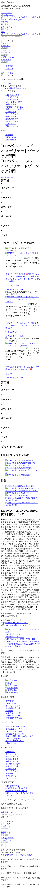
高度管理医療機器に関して (16, 791)
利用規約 (9, 711)
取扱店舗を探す (11, 119)
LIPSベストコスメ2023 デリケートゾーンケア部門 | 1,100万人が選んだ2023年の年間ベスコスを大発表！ (22, 643)
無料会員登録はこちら (17, 88)
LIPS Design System (12, 739)
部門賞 (11, 177)
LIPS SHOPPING (12, 95)
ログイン (9, 69)
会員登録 (4, 812)
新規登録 (9, 66)
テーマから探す (11, 114)
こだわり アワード (8, 27)
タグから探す (10, 112)
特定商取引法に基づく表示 (16, 788)
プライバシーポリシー (14, 713)
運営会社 (9, 135)
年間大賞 (4, 22)
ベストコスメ (10, 124)
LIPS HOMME (11, 778)
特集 (3, 32)
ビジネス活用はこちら (14, 741)
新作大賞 (4, 24)
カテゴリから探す (12, 97)
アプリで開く (6, 13)
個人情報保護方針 (12, 708)
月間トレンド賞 (11, 126)
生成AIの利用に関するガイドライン (20, 736)
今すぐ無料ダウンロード (11, 855)
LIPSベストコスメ (12, 634)
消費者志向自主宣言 (13, 718)
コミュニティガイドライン (16, 729)
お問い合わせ (10, 140)
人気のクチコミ (11, 757)
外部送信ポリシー (12, 716)
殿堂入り (4, 29)
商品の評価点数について (15, 727)
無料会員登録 (26, 855)
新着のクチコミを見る (14, 109)
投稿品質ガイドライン (14, 734)
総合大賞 (4, 177)
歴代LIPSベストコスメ (14, 637)
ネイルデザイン (11, 121)
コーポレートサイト (13, 706)
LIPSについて (11, 137)
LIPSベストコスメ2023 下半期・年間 (20, 639)
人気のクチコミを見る (14, 107)
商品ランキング (11, 761)
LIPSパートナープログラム (16, 731)
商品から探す (10, 104)
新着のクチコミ (11, 759)
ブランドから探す (12, 100)
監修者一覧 (10, 752)
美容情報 (9, 773)
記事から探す (10, 116)
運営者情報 (10, 701)
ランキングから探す (13, 102)
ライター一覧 (10, 754)
